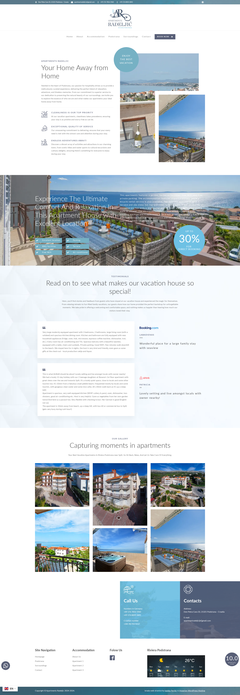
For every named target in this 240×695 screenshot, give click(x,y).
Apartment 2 (78, 666)
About (79, 37)
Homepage (39, 657)
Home (69, 37)
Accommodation (96, 37)
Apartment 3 (78, 670)
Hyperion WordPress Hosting (192, 691)
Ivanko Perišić (171, 691)
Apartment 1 (78, 661)
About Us (76, 657)
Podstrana (114, 37)
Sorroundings (131, 37)
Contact (146, 37)
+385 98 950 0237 (132, 624)
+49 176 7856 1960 (107, 2)
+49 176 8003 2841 (126, 2)
